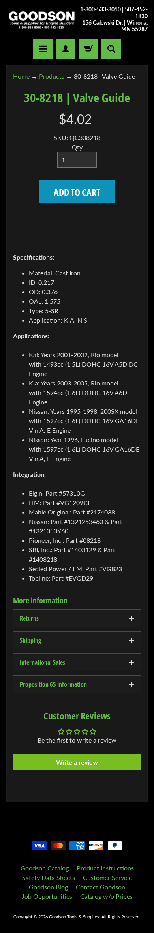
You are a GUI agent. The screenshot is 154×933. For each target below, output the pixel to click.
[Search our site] (111, 49)
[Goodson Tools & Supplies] (41, 19)
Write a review (77, 762)
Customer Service (107, 877)
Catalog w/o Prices (106, 896)
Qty (77, 147)
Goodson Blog (48, 887)
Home (21, 76)
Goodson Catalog (45, 868)
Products (51, 76)
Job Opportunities (47, 896)
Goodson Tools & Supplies (74, 916)
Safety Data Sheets (48, 877)
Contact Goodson (100, 887)
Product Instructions (105, 868)
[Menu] (43, 49)
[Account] (65, 49)
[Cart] (88, 49)
